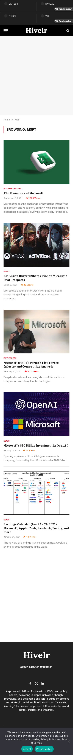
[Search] (67, 31)
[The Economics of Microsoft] (36, 162)
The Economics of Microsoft (23, 193)
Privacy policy (44, 749)
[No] (68, 741)
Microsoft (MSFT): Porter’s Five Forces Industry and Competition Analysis (31, 364)
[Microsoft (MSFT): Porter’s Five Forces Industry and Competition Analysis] (36, 331)
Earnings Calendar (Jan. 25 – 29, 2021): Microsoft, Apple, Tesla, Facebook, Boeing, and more (36, 528)
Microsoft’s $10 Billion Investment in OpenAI (36, 445)
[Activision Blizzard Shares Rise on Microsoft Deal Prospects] (36, 245)
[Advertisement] (36, 75)
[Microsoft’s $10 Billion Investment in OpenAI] (36, 414)
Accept (27, 749)
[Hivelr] (36, 30)
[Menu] (6, 31)
